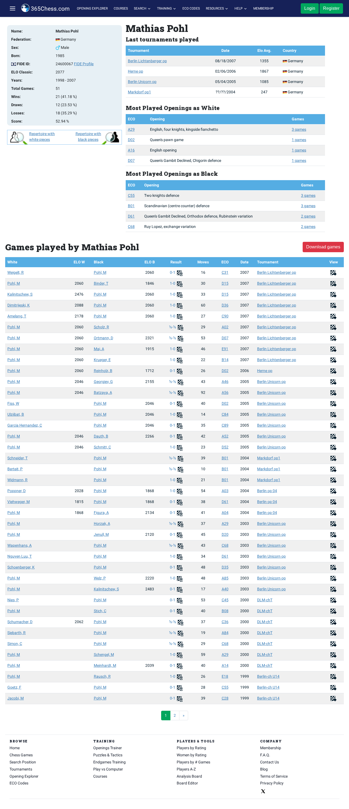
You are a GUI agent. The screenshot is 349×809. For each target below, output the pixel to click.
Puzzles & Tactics (107, 755)
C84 (225, 414)
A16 (131, 150)
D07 (131, 160)
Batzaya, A (103, 392)
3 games (299, 129)
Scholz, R (101, 327)
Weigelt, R (15, 272)
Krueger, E (102, 360)
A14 (225, 665)
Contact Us (269, 762)
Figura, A (101, 512)
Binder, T (101, 283)
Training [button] (165, 8)
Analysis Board (189, 776)
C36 (225, 622)
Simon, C (14, 643)
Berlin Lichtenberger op (147, 61)
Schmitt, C (102, 447)
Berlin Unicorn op (142, 81)
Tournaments (21, 769)
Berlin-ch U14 (268, 676)
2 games (308, 216)
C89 (225, 425)
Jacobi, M (15, 698)
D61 (131, 216)
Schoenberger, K (21, 567)
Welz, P (100, 578)
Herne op (135, 71)
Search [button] (140, 8)
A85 (225, 578)
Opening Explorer (92, 8)
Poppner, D (16, 491)
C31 (225, 272)
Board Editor (187, 783)
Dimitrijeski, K (18, 305)
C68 (131, 226)
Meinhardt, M (105, 665)
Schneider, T (17, 458)
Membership (263, 8)
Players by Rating (191, 748)
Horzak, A (102, 523)
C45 (225, 600)
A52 (225, 436)
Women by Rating (191, 755)
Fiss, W (13, 403)
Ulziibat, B (15, 414)
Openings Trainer (107, 748)
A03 (225, 491)
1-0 (173, 283)
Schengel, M (104, 654)
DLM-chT (264, 600)
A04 (225, 512)
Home (15, 748)
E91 (225, 349)
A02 (225, 327)
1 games (299, 140)
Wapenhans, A (19, 545)
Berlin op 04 (267, 491)
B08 (225, 611)
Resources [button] (215, 8)
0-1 (173, 272)
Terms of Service (274, 776)
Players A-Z (186, 769)
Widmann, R (17, 480)
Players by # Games (193, 762)
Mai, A (99, 349)
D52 (225, 447)
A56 (225, 392)
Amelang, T (16, 316)
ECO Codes (191, 8)
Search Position (23, 762)
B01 (131, 206)
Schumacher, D (19, 622)
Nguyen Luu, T (19, 556)
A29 (131, 129)
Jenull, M (101, 534)
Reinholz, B (103, 370)
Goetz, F (14, 687)
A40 (225, 589)
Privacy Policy (272, 783)
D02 (131, 140)
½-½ (173, 327)
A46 (225, 381)
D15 (225, 283)
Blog (264, 769)
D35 (225, 567)
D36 (225, 305)
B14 (225, 360)
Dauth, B (101, 436)
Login (309, 8)
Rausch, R (102, 676)
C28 (225, 698)
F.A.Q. (265, 755)
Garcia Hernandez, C (24, 425)
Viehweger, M (18, 501)
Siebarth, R (16, 632)
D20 (225, 534)
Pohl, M (100, 272)
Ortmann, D (103, 338)
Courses (121, 8)
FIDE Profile (84, 64)
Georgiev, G (103, 381)
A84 (225, 632)
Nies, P (13, 600)
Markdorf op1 (139, 92)
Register (331, 8)
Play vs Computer (108, 769)
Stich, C (100, 611)
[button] (12, 9)
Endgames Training (109, 762)
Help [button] (238, 8)
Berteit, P (15, 469)
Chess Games (21, 755)
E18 (225, 676)
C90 (225, 316)
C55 (131, 195)
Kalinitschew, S (19, 294)
